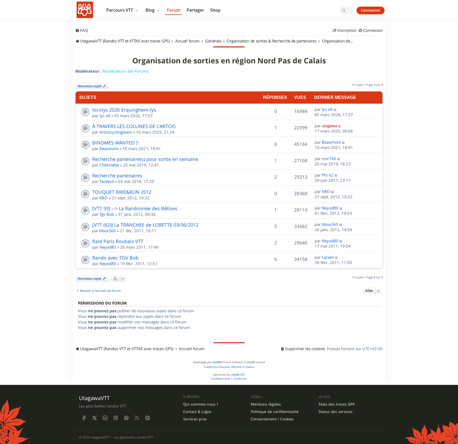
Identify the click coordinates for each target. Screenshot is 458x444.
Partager (195, 10)
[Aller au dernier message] (335, 109)
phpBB (216, 362)
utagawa (329, 125)
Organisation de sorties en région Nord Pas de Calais (229, 60)
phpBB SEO (238, 374)
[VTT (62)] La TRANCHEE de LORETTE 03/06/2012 (145, 225)
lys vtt (104, 115)
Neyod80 (330, 207)
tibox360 (107, 230)
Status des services (336, 411)
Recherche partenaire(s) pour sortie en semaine (145, 159)
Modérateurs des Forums (126, 71)
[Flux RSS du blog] (147, 418)
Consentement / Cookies (272, 419)
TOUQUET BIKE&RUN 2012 (121, 192)
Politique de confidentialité (274, 411)
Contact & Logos (197, 411)
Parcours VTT (120, 10)
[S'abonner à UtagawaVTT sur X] (94, 418)
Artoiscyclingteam (115, 132)
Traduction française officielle (223, 367)
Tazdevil (106, 181)
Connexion (370, 10)
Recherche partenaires (117, 175)
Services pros (195, 419)
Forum (173, 10)
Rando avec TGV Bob (115, 257)
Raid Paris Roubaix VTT (117, 241)
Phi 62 (327, 175)
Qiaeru (249, 367)
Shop (215, 10)
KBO (103, 197)
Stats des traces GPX (337, 404)
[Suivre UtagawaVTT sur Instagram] (115, 418)
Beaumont (108, 148)
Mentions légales (266, 404)
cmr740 (329, 158)
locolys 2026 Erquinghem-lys (124, 110)
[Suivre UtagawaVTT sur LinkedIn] (105, 418)
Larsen (328, 257)
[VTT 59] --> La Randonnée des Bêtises (134, 208)
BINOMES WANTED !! (115, 142)
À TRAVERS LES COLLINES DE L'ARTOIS (134, 126)
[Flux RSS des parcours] (137, 418)
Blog (151, 10)
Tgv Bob (106, 214)
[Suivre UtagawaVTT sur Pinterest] (126, 418)
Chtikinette (109, 165)
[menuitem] (81, 30)
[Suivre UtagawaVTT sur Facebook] (84, 418)
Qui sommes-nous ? (200, 404)
